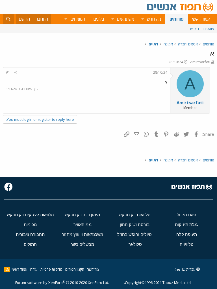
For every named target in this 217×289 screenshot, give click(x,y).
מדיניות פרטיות (51, 269)
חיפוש (194, 28)
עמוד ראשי (201, 19)
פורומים (177, 19)
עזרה (34, 269)
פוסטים (208, 28)
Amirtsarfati (200, 61)
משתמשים (125, 19)
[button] (142, 19)
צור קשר (93, 269)
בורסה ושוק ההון (134, 224)
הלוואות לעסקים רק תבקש (30, 214)
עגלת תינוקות (187, 224)
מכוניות (30, 224)
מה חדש (154, 19)
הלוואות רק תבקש (135, 214)
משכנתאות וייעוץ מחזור (82, 234)
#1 (8, 72)
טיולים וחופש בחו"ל (134, 234)
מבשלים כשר (82, 244)
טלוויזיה (187, 244)
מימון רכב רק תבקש (82, 214)
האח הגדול (186, 214)
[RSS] (7, 269)
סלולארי (134, 244)
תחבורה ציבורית (30, 234)
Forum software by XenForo (62, 282)
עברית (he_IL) (185, 269)
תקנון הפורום (74, 269)
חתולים (30, 244)
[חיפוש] (8, 19)
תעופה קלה (186, 234)
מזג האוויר (82, 224)
